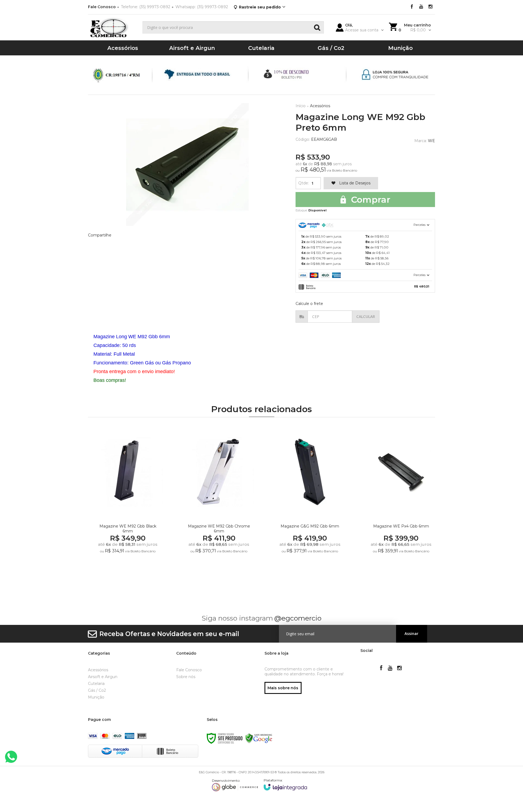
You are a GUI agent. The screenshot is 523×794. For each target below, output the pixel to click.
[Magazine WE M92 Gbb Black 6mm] (127, 503)
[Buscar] (317, 27)
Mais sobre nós (282, 687)
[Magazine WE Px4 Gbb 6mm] (401, 503)
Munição (96, 697)
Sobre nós (185, 676)
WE (431, 140)
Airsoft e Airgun (102, 676)
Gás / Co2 (97, 690)
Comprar (369, 199)
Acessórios (320, 105)
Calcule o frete (309, 303)
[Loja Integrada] (285, 784)
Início (301, 105)
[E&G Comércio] (113, 27)
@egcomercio (297, 618)
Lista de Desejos (354, 183)
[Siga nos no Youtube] (421, 7)
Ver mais (129, 572)
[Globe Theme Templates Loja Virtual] (235, 785)
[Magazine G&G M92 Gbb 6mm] (310, 503)
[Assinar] (411, 634)
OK (365, 316)
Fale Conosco (102, 6)
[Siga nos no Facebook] (412, 7)
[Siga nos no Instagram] (430, 7)
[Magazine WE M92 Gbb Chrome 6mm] (219, 503)
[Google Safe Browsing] (258, 738)
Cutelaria (96, 683)
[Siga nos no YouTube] (390, 668)
